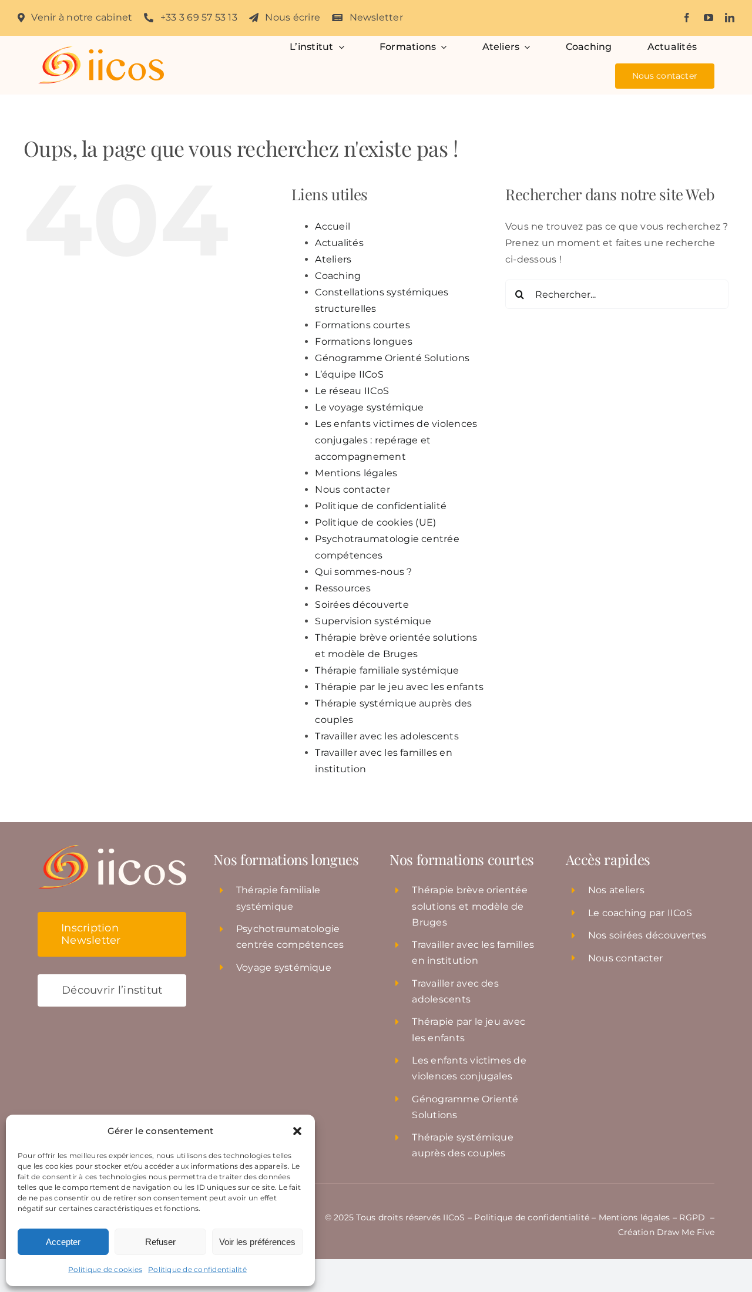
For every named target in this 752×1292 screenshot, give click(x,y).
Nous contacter (352, 489)
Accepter (63, 1242)
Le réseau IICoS (352, 390)
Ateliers (333, 259)
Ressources (342, 588)
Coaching (338, 275)
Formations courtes (362, 325)
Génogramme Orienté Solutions (392, 358)
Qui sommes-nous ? (363, 571)
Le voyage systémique (369, 407)
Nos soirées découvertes (647, 935)
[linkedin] (729, 17)
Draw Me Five (685, 1232)
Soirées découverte (361, 604)
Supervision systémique (373, 621)
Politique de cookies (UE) (375, 522)
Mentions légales (356, 473)
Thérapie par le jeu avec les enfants (399, 686)
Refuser (160, 1242)
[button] (297, 1131)
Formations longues (363, 341)
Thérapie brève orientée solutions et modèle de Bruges (470, 905)
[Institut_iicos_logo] (101, 50)
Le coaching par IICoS (640, 912)
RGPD (693, 1217)
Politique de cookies (105, 1269)
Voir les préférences (257, 1242)
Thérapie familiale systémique (387, 670)
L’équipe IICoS (349, 374)
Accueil (332, 226)
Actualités (339, 242)
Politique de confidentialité (197, 1269)
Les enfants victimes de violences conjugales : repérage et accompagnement (396, 440)
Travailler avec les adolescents (386, 736)
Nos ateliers (616, 890)
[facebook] (686, 17)
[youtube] (708, 17)
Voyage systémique (283, 967)
